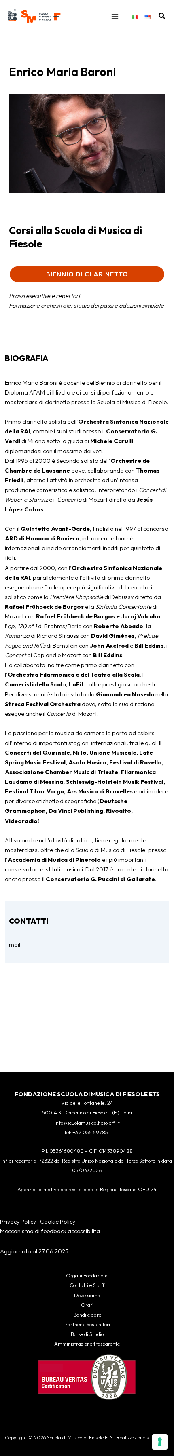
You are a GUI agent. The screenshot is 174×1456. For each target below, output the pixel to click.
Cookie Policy (57, 1221)
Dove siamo (87, 1295)
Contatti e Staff (87, 1285)
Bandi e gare (87, 1314)
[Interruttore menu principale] (114, 16)
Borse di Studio (87, 1334)
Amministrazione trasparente (87, 1343)
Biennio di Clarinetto (87, 274)
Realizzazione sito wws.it (143, 1438)
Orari (87, 1305)
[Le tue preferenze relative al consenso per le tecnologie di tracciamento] (160, 1442)
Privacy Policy (18, 1221)
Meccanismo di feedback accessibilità (50, 1231)
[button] (162, 16)
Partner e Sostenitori (87, 1324)
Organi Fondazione (87, 1275)
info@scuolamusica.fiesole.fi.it (87, 1122)
